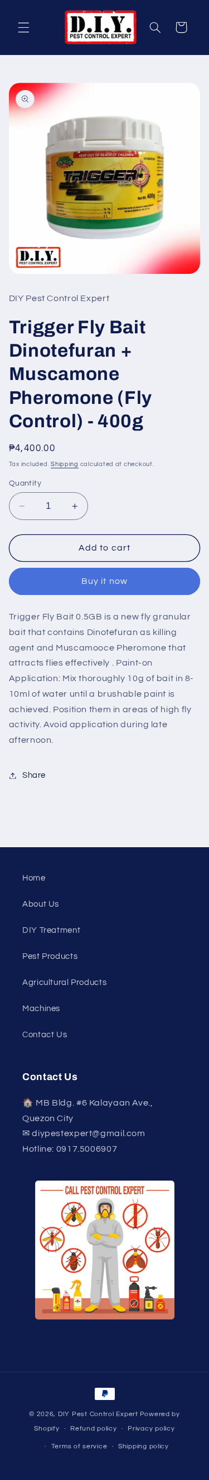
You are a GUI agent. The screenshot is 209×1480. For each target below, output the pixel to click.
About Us (40, 904)
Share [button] (34, 775)
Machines (41, 1008)
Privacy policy (151, 1429)
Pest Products (49, 956)
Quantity (25, 483)
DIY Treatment (51, 930)
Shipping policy (143, 1446)
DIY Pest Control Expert (98, 1414)
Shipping (65, 464)
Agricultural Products (64, 982)
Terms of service (79, 1446)
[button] (23, 27)
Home (34, 878)
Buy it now (104, 581)
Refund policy (93, 1429)
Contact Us (44, 1035)
